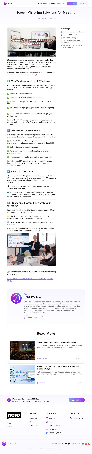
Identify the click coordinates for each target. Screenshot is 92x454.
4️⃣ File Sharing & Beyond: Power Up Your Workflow (71, 41)
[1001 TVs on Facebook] (69, 444)
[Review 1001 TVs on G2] (86, 444)
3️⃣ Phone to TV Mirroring (68, 38)
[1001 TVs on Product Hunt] (89, 444)
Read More (34, 318)
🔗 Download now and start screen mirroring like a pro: (71, 46)
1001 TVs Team (42, 18)
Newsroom (33, 425)
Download (71, 3)
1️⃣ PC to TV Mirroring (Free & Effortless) (73, 32)
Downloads (33, 418)
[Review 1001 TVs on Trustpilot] (83, 444)
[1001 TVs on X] (63, 444)
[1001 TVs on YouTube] (66, 444)
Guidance (33, 422)
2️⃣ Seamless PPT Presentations (70, 35)
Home (37, 3)
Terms (9, 423)
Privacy (9, 427)
